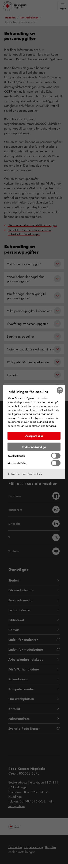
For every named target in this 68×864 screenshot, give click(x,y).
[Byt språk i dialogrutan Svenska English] (59, 390)
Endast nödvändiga (34, 447)
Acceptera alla (34, 435)
